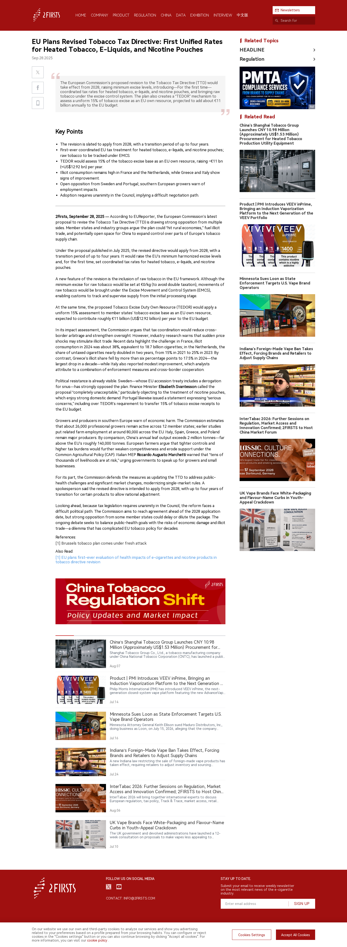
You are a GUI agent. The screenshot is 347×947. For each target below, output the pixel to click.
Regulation (252, 59)
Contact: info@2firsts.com (130, 898)
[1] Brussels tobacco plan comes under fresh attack (101, 543)
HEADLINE (252, 50)
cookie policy (97, 940)
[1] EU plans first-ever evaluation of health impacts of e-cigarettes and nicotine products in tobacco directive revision (136, 559)
